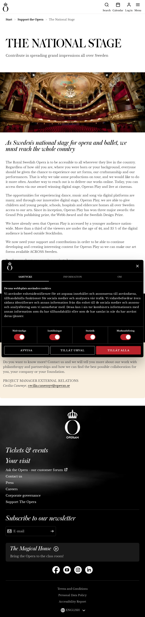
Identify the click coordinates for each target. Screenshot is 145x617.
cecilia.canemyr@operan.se (49, 385)
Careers (12, 489)
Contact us (14, 476)
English (73, 610)
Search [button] (107, 10)
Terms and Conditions (72, 589)
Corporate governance (23, 495)
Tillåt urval (72, 350)
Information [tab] (72, 276)
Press (10, 483)
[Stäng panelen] (137, 266)
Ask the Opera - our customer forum (34, 470)
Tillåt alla (118, 350)
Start (9, 19)
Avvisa (26, 350)
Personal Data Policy (72, 595)
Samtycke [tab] (25, 276)
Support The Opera (21, 502)
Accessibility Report (72, 601)
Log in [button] (129, 10)
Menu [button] (137, 10)
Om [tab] (119, 276)
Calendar (118, 10)
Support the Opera (30, 19)
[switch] (54, 337)
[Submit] (52, 531)
